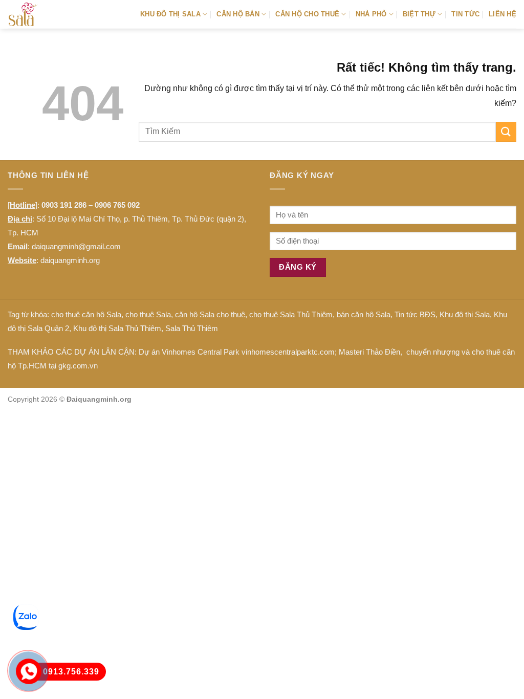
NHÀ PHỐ (371, 14)
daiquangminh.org (70, 260)
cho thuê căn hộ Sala (86, 314)
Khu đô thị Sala (465, 314)
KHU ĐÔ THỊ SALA (170, 14)
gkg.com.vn (78, 365)
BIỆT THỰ (419, 14)
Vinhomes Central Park (200, 351)
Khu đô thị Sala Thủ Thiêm (117, 328)
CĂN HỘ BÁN (237, 14)
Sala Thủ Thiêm (191, 328)
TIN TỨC (465, 14)
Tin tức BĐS (415, 314)
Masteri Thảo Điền (369, 351)
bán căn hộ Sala (363, 314)
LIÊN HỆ (502, 14)
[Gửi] (506, 132)
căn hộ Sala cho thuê (210, 314)
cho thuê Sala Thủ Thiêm (291, 314)
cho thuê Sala (148, 314)
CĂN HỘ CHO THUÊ (307, 14)
